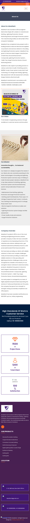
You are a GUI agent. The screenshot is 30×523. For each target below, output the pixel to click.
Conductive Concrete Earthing (10, 442)
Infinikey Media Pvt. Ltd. (18, 520)
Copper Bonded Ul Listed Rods (10, 439)
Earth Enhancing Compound (10, 445)
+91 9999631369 (6, 1)
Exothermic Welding (7, 450)
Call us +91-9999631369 (15, 321)
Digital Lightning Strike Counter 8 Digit (12, 447)
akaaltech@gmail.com (22, 1)
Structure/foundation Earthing (10, 437)
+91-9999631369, (11, 508)
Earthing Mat (6, 453)
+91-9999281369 (20, 508)
